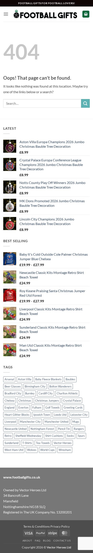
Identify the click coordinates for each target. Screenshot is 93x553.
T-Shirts (27, 443)
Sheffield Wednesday (28, 435)
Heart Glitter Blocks (17, 414)
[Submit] (85, 103)
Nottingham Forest (42, 428)
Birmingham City (35, 386)
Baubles (70, 379)
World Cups (47, 450)
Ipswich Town (41, 414)
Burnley (30, 393)
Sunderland (11, 443)
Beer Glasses (13, 386)
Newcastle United (16, 428)
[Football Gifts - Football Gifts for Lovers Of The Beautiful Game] (45, 14)
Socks (70, 435)
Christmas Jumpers (47, 400)
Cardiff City (45, 393)
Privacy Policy (60, 526)
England (9, 407)
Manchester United (56, 421)
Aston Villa (24, 379)
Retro (8, 435)
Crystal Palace (72, 400)
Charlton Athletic (67, 393)
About (27, 540)
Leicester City (79, 414)
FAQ (37, 540)
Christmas (24, 400)
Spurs (81, 435)
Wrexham (65, 450)
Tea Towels (43, 443)
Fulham (36, 407)
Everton (23, 407)
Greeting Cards (73, 407)
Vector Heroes (63, 443)
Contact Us (62, 540)
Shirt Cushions (54, 435)
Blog (47, 540)
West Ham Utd (14, 450)
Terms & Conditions (36, 526)
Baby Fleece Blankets (48, 379)
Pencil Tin (64, 428)
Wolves (31, 450)
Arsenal (9, 379)
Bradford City (13, 393)
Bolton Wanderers (60, 386)
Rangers (79, 428)
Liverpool (10, 421)
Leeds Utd (60, 414)
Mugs (75, 421)
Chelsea (9, 400)
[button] (5, 14)
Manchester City (30, 421)
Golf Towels (52, 407)
